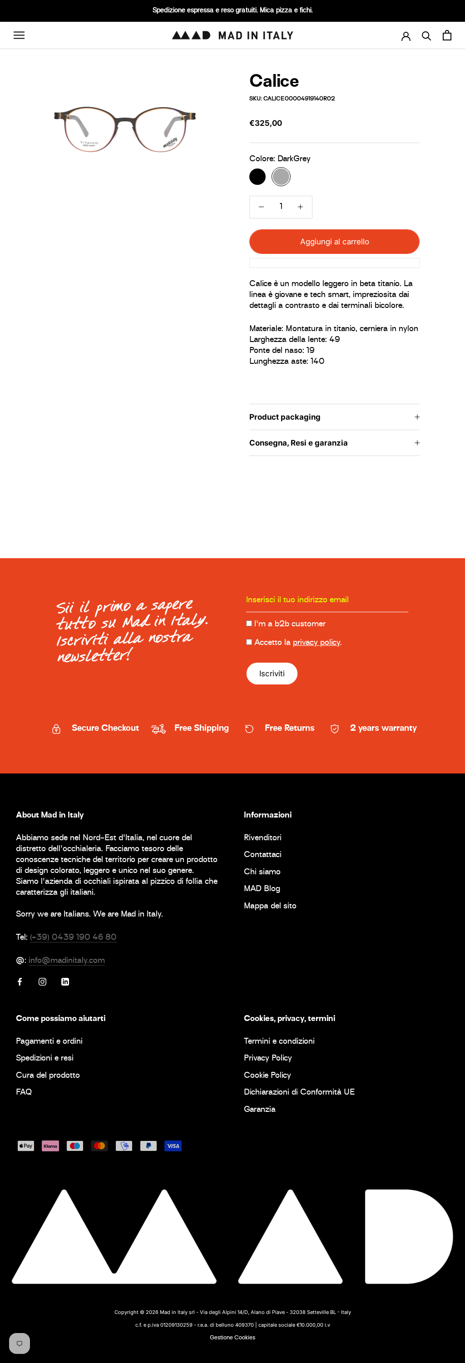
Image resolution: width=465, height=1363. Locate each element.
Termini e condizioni (279, 1042)
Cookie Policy (267, 1076)
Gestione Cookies (232, 1338)
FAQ (24, 1093)
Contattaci (263, 855)
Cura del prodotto (48, 1076)
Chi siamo (262, 872)
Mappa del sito (270, 906)
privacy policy (316, 643)
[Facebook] (20, 982)
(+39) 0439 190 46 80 (73, 938)
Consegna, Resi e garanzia (298, 442)
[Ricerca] (426, 35)
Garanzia (260, 1110)
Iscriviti (272, 673)
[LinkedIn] (65, 982)
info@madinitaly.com (67, 961)
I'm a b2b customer (290, 624)
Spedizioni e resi (45, 1059)
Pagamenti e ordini (49, 1042)
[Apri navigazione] (19, 35)
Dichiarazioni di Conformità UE (299, 1093)
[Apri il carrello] (447, 35)
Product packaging (285, 416)
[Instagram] (42, 982)
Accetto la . (298, 643)
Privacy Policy (268, 1059)
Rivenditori (263, 838)
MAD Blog (262, 889)
